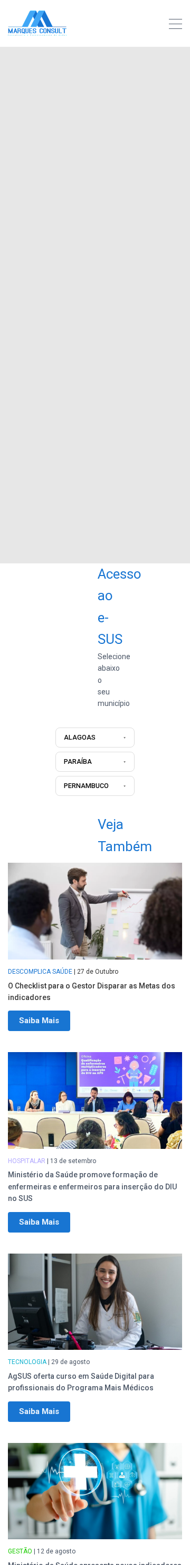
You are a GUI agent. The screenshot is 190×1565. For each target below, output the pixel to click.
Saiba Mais (39, 1020)
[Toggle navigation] (175, 25)
